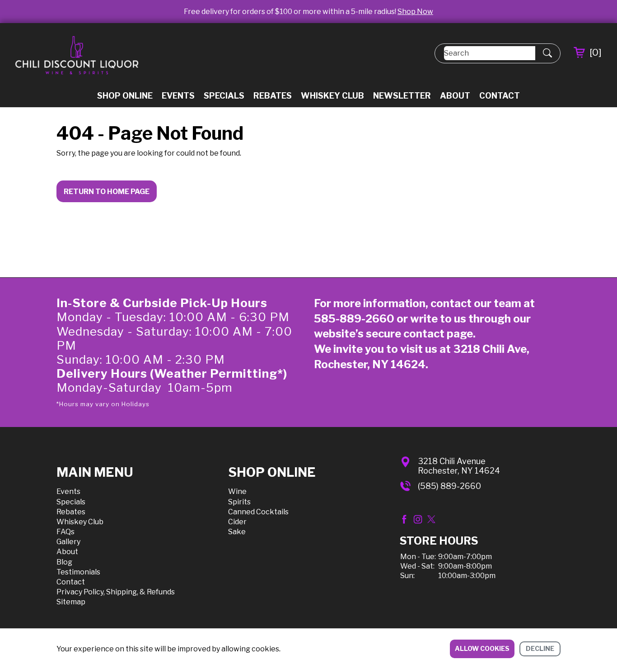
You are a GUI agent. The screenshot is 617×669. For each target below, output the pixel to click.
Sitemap (70, 602)
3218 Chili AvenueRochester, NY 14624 (459, 466)
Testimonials (78, 572)
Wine (237, 491)
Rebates (272, 95)
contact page (438, 333)
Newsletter (402, 95)
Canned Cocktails (258, 512)
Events (178, 95)
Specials (224, 95)
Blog (64, 562)
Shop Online (125, 95)
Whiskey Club (332, 95)
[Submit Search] (547, 53)
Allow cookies (482, 648)
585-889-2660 (354, 318)
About (455, 95)
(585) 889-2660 (449, 486)
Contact (499, 95)
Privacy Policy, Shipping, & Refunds (115, 592)
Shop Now (415, 11)
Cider (237, 521)
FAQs (65, 531)
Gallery (68, 541)
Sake (237, 531)
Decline (540, 648)
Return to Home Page (107, 191)
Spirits (239, 502)
